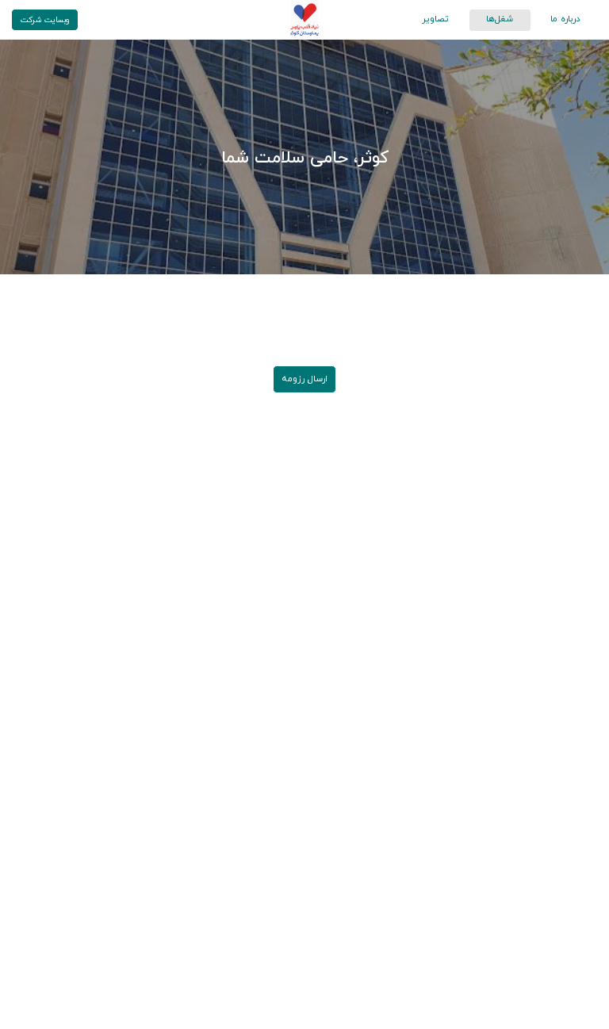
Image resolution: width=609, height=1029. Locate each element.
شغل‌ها (499, 19)
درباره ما (565, 19)
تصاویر (435, 19)
